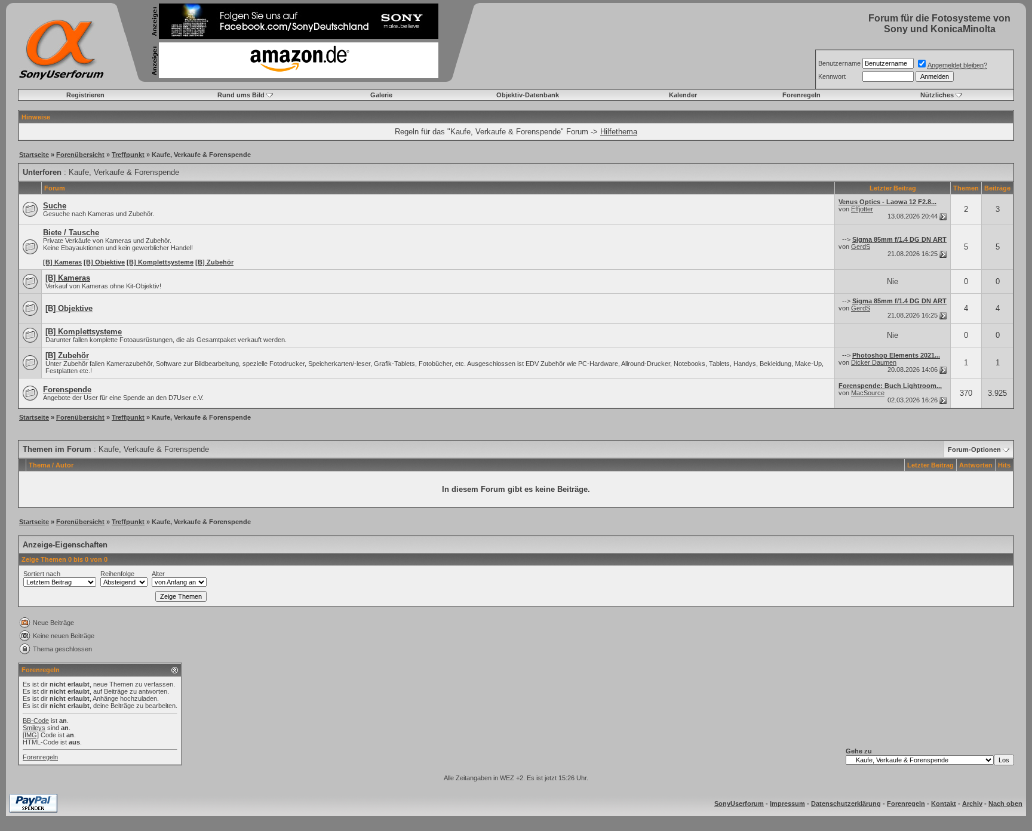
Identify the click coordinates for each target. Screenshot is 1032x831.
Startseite (34, 154)
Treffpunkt (128, 154)
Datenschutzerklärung (846, 803)
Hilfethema (618, 131)
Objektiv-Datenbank (527, 95)
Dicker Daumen (873, 362)
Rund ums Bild (241, 95)
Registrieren (85, 95)
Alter (158, 573)
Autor (64, 465)
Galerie (381, 95)
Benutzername (839, 63)
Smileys (34, 727)
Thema (39, 465)
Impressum (787, 803)
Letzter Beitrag (930, 465)
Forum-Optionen (974, 449)
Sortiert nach (41, 573)
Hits (1004, 465)
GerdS (860, 246)
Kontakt (943, 803)
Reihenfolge (117, 573)
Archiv (972, 803)
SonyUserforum (739, 803)
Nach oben (1005, 803)
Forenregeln (801, 95)
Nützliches (937, 95)
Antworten (976, 465)
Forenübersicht (80, 154)
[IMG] (31, 734)
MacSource (867, 392)
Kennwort (832, 76)
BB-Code (36, 720)
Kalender (683, 95)
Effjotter (862, 209)
